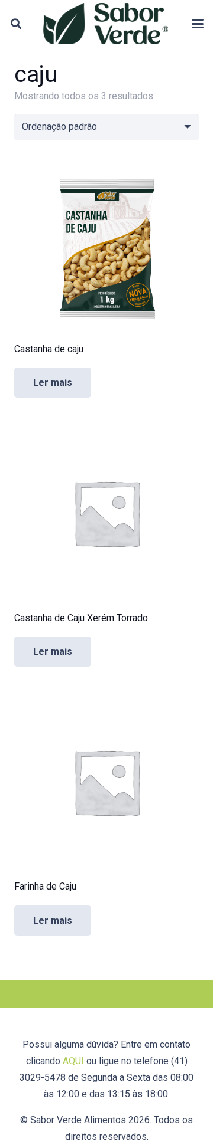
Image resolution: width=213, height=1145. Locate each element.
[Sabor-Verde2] (105, 23)
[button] (16, 23)
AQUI (73, 1061)
